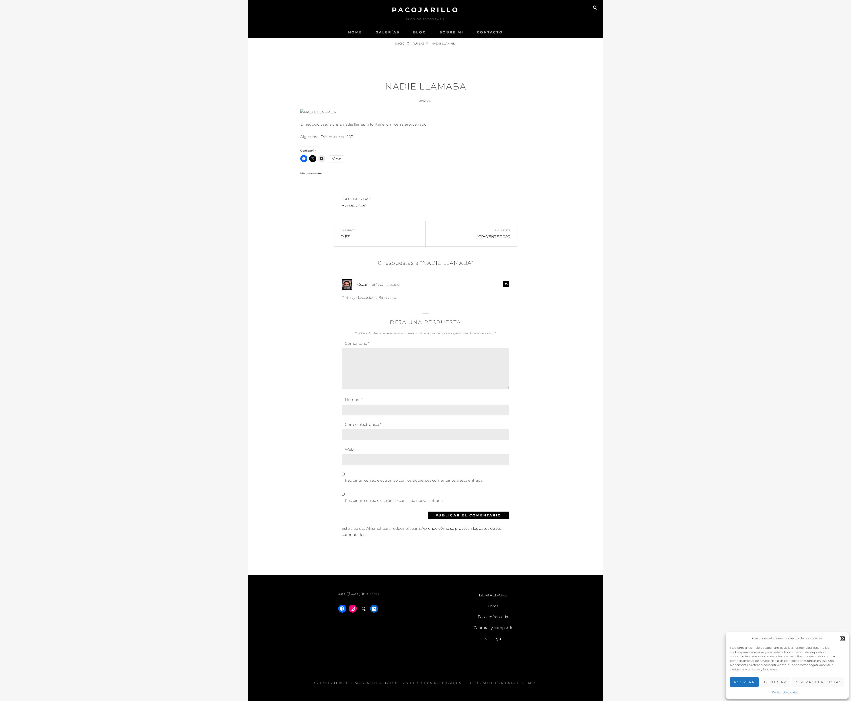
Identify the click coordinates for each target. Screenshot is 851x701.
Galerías (388, 32)
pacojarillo (425, 10)
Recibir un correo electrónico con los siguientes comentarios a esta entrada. (414, 480)
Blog (419, 32)
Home (355, 32)
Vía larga (493, 638)
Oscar (362, 284)
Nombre (354, 399)
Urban (361, 205)
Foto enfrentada (493, 617)
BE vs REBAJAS (493, 595)
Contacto (490, 32)
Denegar (775, 682)
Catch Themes (521, 683)
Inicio (400, 43)
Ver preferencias (818, 682)
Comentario (357, 343)
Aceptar (744, 682)
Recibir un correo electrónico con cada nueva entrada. (394, 500)
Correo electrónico (363, 424)
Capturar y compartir (493, 627)
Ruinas (418, 43)
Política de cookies (785, 692)
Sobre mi (452, 32)
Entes (493, 606)
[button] (842, 638)
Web (349, 449)
